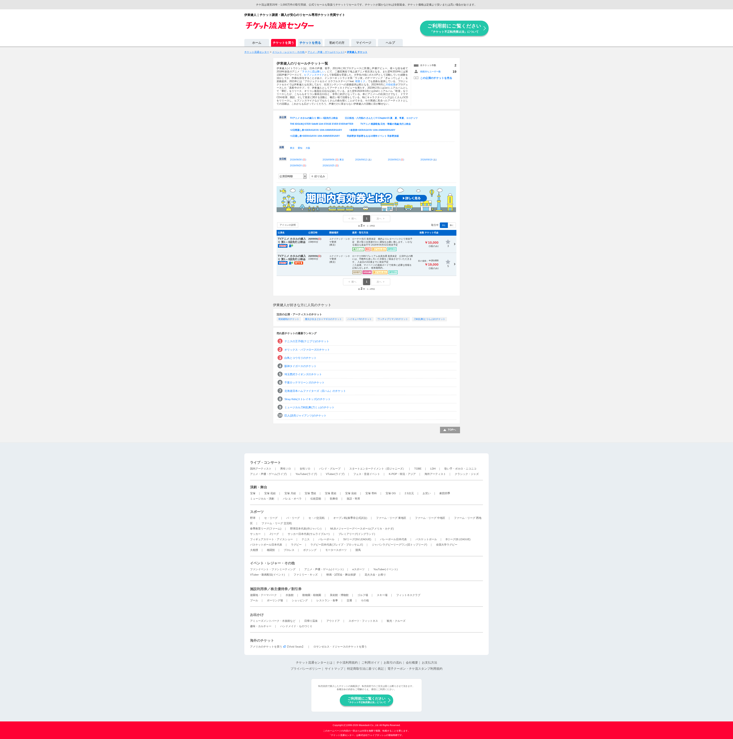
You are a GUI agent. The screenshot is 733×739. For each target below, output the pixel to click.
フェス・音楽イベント (366, 473)
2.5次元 (409, 493)
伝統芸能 (315, 498)
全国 (281, 147)
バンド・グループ (330, 468)
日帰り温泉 (311, 620)
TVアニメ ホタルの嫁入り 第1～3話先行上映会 (314, 118)
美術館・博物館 (339, 595)
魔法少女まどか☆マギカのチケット (323, 319)
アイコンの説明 (288, 225)
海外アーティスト (435, 473)
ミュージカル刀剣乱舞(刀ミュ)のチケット (309, 407)
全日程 (282, 159)
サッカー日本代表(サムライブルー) (309, 533)
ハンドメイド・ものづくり (296, 626)
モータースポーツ (336, 549)
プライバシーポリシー (306, 668)
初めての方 (337, 42)
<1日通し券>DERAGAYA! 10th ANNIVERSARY (315, 136)
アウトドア (333, 620)
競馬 (358, 549)
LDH (433, 468)
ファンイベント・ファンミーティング (272, 569)
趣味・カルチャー (260, 626)
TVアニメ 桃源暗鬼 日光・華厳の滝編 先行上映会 (385, 124)
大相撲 (254, 549)
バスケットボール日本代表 (266, 544)
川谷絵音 (391, 84)
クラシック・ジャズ (467, 473)
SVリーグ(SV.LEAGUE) (357, 539)
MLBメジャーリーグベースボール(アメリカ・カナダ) (362, 528)
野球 (252, 517)
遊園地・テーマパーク (263, 595)
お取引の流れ (393, 662)
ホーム (256, 42)
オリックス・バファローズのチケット (307, 349)
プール (254, 600)
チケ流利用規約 (347, 662)
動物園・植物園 (311, 595)
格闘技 (271, 549)
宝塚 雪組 (310, 493)
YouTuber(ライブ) (306, 473)
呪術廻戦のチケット (289, 319)
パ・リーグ (293, 517)
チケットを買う (283, 42)
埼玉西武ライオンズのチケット (303, 374)
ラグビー (296, 544)
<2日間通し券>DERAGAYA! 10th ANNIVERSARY (316, 130)
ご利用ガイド (371, 662)
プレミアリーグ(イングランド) (356, 533)
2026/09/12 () (363, 159)
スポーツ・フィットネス (363, 620)
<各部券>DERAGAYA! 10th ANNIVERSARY (372, 130)
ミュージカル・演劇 (262, 498)
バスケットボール (426, 539)
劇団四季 (444, 493)
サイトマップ (334, 668)
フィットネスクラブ (408, 595)
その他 (365, 600)
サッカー (255, 533)
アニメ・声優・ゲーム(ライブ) (268, 473)
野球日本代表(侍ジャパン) (305, 528)
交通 (349, 600)
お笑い (427, 493)
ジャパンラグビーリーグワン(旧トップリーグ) (399, 544)
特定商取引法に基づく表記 (365, 668)
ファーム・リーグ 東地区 (391, 517)
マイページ (363, 42)
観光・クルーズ (396, 620)
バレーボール (326, 539)
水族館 (290, 595)
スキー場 (382, 595)
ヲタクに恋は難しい (313, 71)
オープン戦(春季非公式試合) (350, 517)
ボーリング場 (275, 600)
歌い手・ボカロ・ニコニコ (460, 468)
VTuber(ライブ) (335, 473)
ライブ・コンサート (265, 462)
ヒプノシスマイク (314, 74)
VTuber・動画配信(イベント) (267, 574)
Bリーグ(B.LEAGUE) (458, 539)
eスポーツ (358, 569)
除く (452, 225)
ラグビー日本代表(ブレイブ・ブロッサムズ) (336, 544)
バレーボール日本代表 (393, 539)
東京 (292, 148)
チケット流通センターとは (314, 662)
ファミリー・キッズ (306, 574)
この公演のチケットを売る (436, 77)
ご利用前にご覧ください (454, 28)
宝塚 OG (391, 493)
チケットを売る (310, 42)
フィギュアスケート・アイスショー (271, 539)
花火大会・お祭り (375, 574)
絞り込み (319, 176)
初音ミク (360, 81)
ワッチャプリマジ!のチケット (393, 319)
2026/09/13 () (396, 159)
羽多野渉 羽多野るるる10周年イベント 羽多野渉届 (373, 136)
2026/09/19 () (429, 159)
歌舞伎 (334, 498)
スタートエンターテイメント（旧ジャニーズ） (377, 468)
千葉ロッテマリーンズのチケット (304, 382)
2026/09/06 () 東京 (333, 159)
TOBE (417, 468)
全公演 (282, 117)
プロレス (289, 549)
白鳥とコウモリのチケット (300, 357)
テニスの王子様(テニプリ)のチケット (306, 341)
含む (444, 225)
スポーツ (257, 512)
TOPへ (452, 429)
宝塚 (252, 493)
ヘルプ (390, 42)
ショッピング (300, 600)
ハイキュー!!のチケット (360, 319)
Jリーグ (274, 533)
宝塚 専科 (371, 493)
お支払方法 (429, 662)
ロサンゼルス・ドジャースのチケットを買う (340, 646)
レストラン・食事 (327, 600)
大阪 (308, 148)
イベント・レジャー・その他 (272, 563)
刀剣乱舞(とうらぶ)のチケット (429, 319)
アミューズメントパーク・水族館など (272, 620)
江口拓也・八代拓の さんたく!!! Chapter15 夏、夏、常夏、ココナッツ (381, 118)
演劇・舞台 (258, 487)
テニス (306, 539)
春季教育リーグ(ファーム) (265, 528)
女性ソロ (305, 468)
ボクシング (309, 549)
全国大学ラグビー (446, 544)
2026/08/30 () (298, 159)
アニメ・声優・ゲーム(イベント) (324, 569)
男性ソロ (285, 468)
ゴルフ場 (362, 595)
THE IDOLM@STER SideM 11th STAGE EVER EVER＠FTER (321, 124)
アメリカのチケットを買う (266, 646)
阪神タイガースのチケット (300, 366)
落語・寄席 (353, 498)
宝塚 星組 (330, 493)
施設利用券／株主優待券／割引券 (276, 589)
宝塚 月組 (290, 493)
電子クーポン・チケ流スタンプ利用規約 (414, 668)
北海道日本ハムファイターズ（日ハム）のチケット (315, 390)
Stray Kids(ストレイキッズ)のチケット (307, 399)
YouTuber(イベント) (385, 569)
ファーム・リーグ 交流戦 (277, 523)
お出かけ (257, 615)
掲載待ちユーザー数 (430, 71)
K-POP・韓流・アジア (402, 473)
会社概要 (412, 662)
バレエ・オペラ (292, 498)
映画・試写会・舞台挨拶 (341, 574)
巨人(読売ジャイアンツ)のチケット (305, 415)
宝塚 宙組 (351, 493)
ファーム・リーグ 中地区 (430, 517)
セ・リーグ (271, 517)
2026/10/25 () (331, 165)
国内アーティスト (260, 468)
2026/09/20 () (298, 165)
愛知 (300, 148)
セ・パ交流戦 (316, 517)
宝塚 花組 (270, 493)
